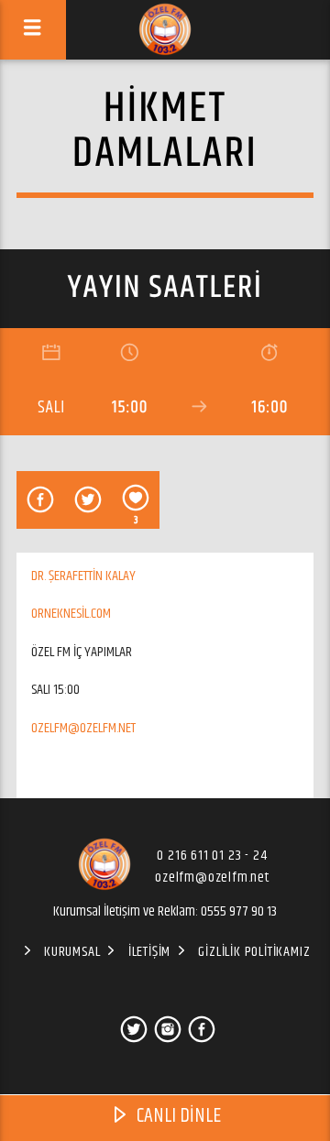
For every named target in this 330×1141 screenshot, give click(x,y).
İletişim (149, 951)
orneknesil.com (71, 613)
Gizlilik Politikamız (254, 951)
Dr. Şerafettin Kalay (83, 576)
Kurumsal (72, 951)
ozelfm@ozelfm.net (83, 728)
